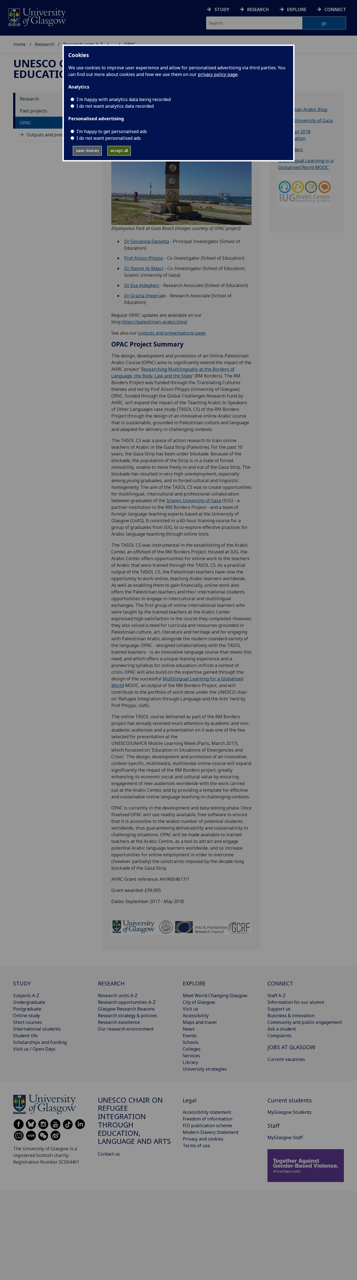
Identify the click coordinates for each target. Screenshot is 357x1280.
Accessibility (196, 1015)
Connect (335, 9)
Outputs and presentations (54, 135)
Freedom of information (207, 1119)
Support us (279, 1009)
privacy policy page (218, 74)
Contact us (109, 1154)
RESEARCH (111, 983)
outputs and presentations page (172, 333)
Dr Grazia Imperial (143, 296)
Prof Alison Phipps (143, 258)
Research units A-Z (118, 995)
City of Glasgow (199, 1002)
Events (190, 1036)
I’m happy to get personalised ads (111, 131)
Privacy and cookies (203, 1139)
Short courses (27, 1022)
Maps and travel (200, 1022)
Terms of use (196, 1145)
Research (258, 9)
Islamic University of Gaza (194, 500)
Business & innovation (291, 1015)
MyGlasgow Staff (285, 1137)
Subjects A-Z (26, 995)
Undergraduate (29, 1002)
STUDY (22, 983)
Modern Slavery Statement (210, 1132)
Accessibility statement (207, 1112)
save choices (87, 150)
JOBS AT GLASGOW (291, 1047)
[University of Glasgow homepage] (36, 16)
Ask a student (281, 1029)
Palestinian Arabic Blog (302, 109)
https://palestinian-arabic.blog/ (154, 322)
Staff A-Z (276, 995)
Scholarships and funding (40, 1042)
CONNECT (280, 983)
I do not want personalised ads (108, 138)
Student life (25, 1036)
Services (191, 1056)
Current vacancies (286, 1059)
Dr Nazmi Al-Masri (143, 268)
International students (37, 1029)
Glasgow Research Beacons (126, 1009)
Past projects (33, 111)
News (189, 1029)
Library (190, 1062)
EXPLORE (194, 983)
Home (19, 44)
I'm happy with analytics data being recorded (123, 99)
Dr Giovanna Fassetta (146, 241)
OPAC (25, 123)
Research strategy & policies (127, 1015)
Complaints (279, 1036)
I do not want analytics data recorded (115, 106)
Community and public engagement (304, 1022)
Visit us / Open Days (34, 1049)
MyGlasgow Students (289, 1112)
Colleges (192, 1049)
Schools (191, 1042)
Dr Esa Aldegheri (141, 285)
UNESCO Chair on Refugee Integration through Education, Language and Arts (134, 1120)
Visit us (190, 1009)
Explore (296, 9)
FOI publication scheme (207, 1125)
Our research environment (126, 1029)
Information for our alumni (295, 1002)
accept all (119, 150)
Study (221, 9)
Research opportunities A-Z (127, 1002)
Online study (26, 1015)
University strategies (205, 1069)
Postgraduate (27, 1009)
